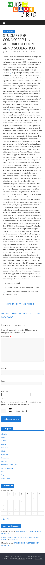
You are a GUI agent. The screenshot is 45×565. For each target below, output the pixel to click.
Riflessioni (4, 461)
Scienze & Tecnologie (9, 465)
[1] (10, 72)
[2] (4, 292)
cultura (3, 441)
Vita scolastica (6, 478)
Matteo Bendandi (24, 52)
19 (9, 509)
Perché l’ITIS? (13, 539)
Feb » (9, 519)
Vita (2, 475)
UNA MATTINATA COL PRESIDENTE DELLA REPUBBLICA (20, 315)
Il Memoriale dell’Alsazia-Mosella (17, 303)
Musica (3, 451)
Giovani (4, 444)
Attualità (4, 434)
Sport (3, 471)
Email (4, 381)
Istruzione (4, 448)
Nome (4, 368)
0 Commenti (37, 52)
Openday (4, 454)
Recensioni (5, 458)
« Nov (3, 519)
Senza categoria (9, 32)
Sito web (4, 391)
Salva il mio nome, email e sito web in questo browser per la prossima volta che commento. (21, 403)
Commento (6, 337)
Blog (3, 437)
